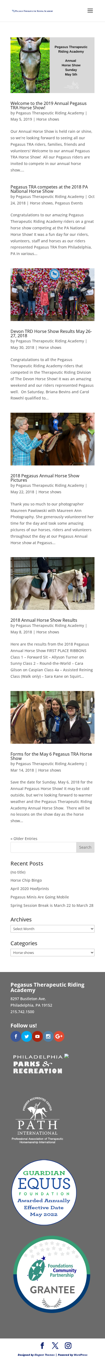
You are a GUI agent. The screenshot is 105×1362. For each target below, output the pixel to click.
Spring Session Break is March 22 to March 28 (51, 905)
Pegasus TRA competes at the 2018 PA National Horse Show (49, 189)
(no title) (17, 872)
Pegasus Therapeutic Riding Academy (50, 112)
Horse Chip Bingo (26, 880)
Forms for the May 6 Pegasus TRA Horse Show (51, 756)
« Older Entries (23, 838)
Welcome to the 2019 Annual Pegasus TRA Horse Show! (48, 105)
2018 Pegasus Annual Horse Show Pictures (44, 478)
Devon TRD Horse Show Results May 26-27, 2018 (51, 333)
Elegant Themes (44, 1355)
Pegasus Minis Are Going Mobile (39, 897)
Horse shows (47, 119)
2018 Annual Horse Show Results (43, 620)
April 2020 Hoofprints (29, 888)
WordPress (81, 1355)
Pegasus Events (69, 203)
